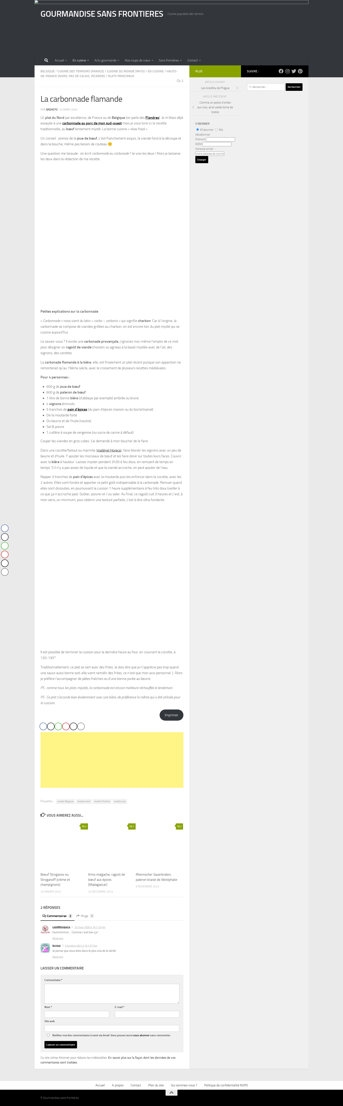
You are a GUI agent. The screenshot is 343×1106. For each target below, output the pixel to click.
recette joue (120, 801)
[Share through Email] (81, 726)
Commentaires (59, 916)
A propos (117, 1085)
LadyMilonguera (61, 927)
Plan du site (156, 1085)
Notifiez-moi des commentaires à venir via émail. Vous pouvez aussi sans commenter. (111, 1035)
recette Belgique (65, 801)
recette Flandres (102, 801)
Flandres (152, 117)
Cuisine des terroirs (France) (81, 71)
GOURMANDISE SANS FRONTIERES (101, 14)
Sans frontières (169, 60)
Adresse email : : (205, 149)
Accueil (59, 60)
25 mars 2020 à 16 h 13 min (90, 927)
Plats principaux (121, 76)
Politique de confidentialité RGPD (226, 1085)
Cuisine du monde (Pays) (126, 71)
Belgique (47, 71)
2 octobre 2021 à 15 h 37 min (81, 945)
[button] (4, 580)
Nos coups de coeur (137, 60)
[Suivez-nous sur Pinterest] (300, 71)
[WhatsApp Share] (58, 726)
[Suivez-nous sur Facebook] (281, 71)
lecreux (56, 945)
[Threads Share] (73, 726)
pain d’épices (77, 409)
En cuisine (79, 60)
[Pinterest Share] (66, 726)
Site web (49, 1021)
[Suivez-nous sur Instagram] (287, 71)
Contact (192, 60)
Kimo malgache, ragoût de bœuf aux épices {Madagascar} (106, 879)
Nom (48, 1007)
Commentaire (53, 980)
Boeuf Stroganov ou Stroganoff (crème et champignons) (55, 879)
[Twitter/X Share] (51, 726)
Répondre (57, 938)
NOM (198, 144)
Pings (87, 916)
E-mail (119, 1007)
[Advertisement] (111, 760)
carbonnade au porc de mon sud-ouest (92, 123)
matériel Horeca (109, 450)
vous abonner (141, 1035)
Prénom (200, 139)
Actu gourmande (105, 60)
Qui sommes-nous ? (184, 1085)
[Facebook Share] (43, 726)
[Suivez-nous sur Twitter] (293, 71)
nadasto (52, 109)
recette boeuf (83, 801)
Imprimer (171, 715)
